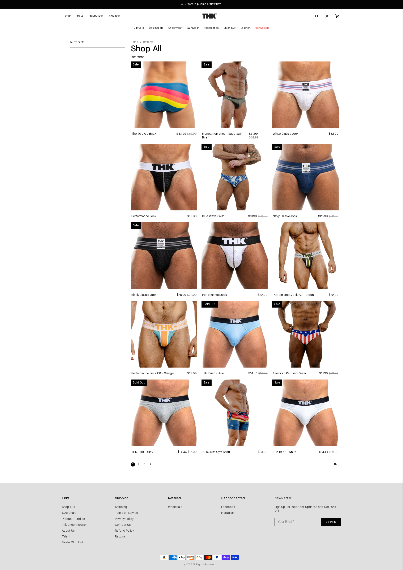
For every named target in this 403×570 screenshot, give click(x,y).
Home (134, 42)
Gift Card (139, 28)
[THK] (209, 15)
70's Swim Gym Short (216, 452)
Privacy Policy (124, 519)
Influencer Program (74, 524)
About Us (68, 530)
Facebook (228, 507)
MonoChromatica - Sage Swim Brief (222, 135)
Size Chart (69, 512)
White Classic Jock (285, 133)
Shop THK (68, 507)
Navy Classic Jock (285, 216)
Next (337, 464)
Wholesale (175, 507)
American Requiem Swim (289, 373)
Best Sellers (156, 28)
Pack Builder (95, 16)
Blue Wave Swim (213, 216)
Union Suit (230, 28)
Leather (245, 28)
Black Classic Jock (143, 294)
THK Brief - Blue (213, 373)
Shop (67, 16)
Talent (66, 536)
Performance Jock (143, 216)
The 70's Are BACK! (144, 133)
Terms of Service (126, 512)
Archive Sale (262, 28)
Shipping (121, 507)
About (79, 16)
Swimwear (193, 28)
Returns (120, 536)
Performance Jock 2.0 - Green (293, 294)
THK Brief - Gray (142, 452)
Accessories (211, 28)
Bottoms (148, 42)
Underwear (175, 28)
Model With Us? (72, 542)
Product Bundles (73, 519)
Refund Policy (124, 530)
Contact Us (123, 524)
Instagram (227, 512)
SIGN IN (331, 522)
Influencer (114, 16)
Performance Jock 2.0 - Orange (152, 373)
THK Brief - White (285, 452)
